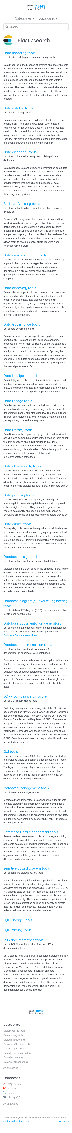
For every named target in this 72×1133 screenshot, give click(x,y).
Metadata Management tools (26, 788)
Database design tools (20, 557)
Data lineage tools (17, 401)
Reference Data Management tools (30, 832)
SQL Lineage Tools (17, 920)
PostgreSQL (15, 1097)
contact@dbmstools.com (16, 1121)
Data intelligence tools (20, 376)
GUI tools (10, 751)
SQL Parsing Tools (17, 930)
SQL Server (14, 1084)
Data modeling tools (19, 53)
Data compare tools (14, 1048)
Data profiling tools (18, 495)
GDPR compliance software (25, 696)
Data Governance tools (21, 324)
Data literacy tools (17, 430)
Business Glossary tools (21, 204)
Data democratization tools (24, 255)
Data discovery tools (19, 288)
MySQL (12, 1093)
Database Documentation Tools (20, 635)
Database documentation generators (32, 623)
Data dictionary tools (20, 152)
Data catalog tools (18, 108)
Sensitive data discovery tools (26, 868)
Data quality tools (17, 524)
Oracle (12, 1088)
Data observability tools (22, 466)
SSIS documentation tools (23, 940)
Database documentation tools (27, 645)
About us (64, 1121)
